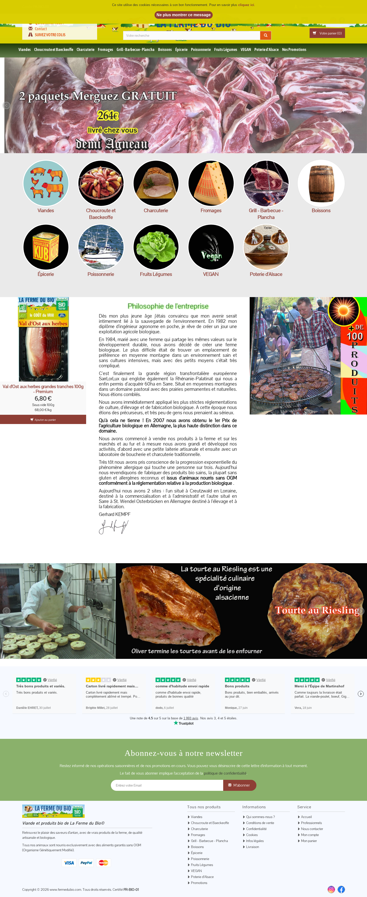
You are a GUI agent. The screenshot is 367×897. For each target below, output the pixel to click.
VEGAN (246, 49)
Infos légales (255, 841)
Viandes (24, 49)
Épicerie (181, 49)
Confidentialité (256, 829)
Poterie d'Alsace (266, 49)
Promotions (199, 883)
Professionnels (311, 823)
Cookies (252, 835)
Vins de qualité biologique (321, 183)
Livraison (252, 847)
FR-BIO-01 (131, 889)
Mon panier (309, 841)
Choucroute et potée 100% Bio (100, 183)
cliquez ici (246, 5)
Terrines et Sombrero (266, 247)
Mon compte (310, 835)
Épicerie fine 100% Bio (45, 247)
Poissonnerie (201, 49)
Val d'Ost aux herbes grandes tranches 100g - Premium (43, 389)
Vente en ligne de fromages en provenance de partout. (211, 183)
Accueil (306, 817)
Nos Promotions (294, 49)
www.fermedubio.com (65, 889)
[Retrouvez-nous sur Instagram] (331, 889)
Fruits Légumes (225, 49)
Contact (41, 28)
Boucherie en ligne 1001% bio (46, 183)
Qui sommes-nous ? (260, 817)
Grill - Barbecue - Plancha (136, 49)
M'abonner (241, 785)
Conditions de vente (260, 823)
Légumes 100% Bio (156, 247)
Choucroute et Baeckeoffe (53, 49)
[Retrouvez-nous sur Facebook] (341, 889)
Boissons (165, 49)
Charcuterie (85, 49)
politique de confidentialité (225, 773)
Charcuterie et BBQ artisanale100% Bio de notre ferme (156, 183)
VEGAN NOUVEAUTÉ (211, 247)
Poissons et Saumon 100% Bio (101, 247)
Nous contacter (312, 829)
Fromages (105, 49)
